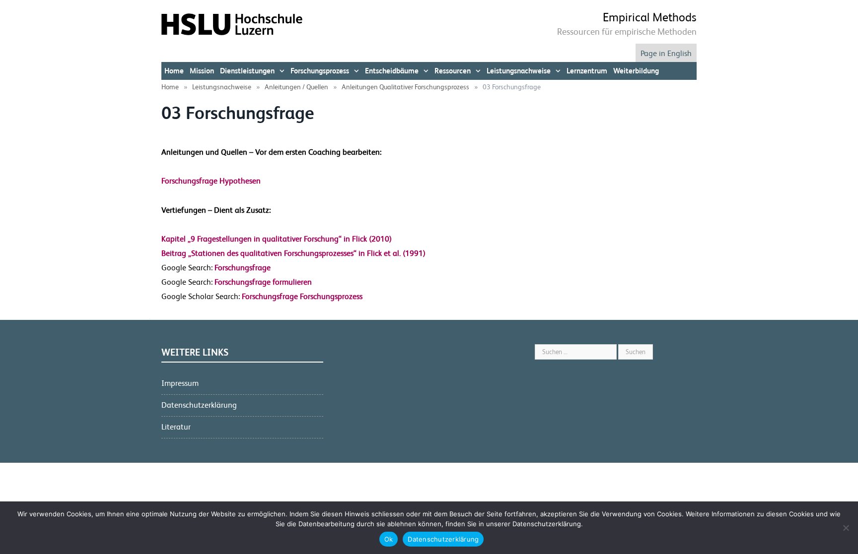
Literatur (176, 426)
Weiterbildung (636, 70)
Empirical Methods (650, 17)
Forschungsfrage (242, 267)
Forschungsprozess (319, 70)
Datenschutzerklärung (199, 405)
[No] (846, 528)
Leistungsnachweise (519, 70)
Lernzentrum (587, 70)
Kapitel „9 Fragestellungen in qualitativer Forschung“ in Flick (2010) (276, 239)
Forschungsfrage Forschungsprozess (301, 296)
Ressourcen (452, 70)
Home (174, 70)
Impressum (180, 383)
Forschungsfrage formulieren (262, 282)
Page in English (666, 53)
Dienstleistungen (247, 70)
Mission (202, 70)
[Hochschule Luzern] (231, 23)
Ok (388, 539)
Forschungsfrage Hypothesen (211, 180)
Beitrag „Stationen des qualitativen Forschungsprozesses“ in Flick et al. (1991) (293, 253)
